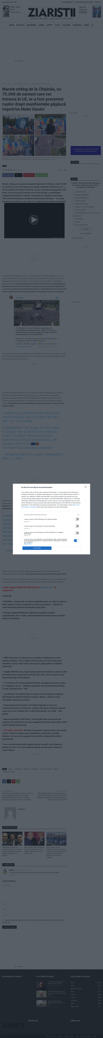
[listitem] (51, 515)
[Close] (86, 487)
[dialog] (51, 519)
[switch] (76, 519)
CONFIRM (37, 548)
